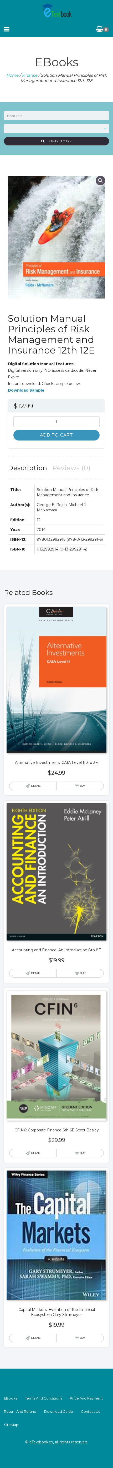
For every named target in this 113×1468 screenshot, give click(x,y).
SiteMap (11, 1425)
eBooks (10, 1398)
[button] (100, 180)
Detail (35, 785)
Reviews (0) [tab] (71, 468)
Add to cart (56, 435)
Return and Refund (20, 1411)
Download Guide (58, 1411)
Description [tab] (27, 468)
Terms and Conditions (43, 1398)
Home (12, 75)
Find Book (58, 141)
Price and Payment (86, 1398)
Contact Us (90, 1411)
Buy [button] (83, 785)
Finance (29, 75)
